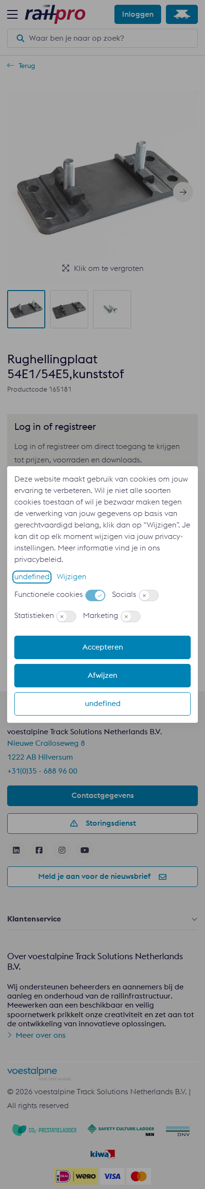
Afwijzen (102, 675)
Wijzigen (71, 577)
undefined (32, 577)
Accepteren (102, 647)
